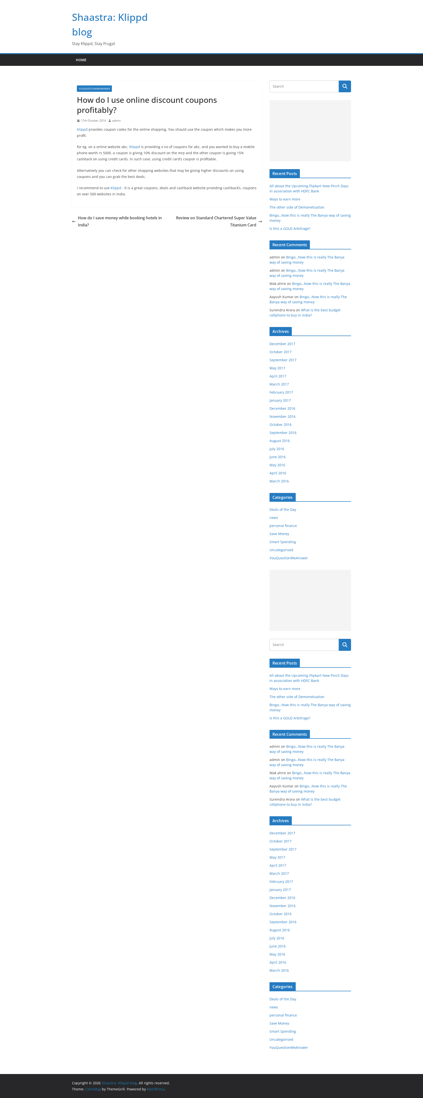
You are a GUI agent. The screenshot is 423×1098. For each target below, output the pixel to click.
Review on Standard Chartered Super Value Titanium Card (216, 221)
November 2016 (282, 416)
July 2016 (277, 448)
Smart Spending (283, 541)
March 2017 (279, 384)
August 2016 (280, 440)
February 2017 (281, 392)
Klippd (83, 129)
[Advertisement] (310, 130)
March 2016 (279, 481)
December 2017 (282, 343)
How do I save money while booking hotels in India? (120, 221)
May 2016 (277, 465)
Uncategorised (281, 550)
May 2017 (277, 368)
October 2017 (281, 352)
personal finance (283, 525)
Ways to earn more (285, 199)
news (274, 517)
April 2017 (278, 376)
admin (116, 120)
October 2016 (281, 424)
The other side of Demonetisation (297, 207)
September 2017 (283, 360)
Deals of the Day (283, 509)
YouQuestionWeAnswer (94, 88)
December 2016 (282, 408)
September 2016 (283, 432)
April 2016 (278, 473)
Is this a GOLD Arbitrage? (290, 228)
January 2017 (280, 400)
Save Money (279, 533)
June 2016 (278, 457)
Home (81, 60)
